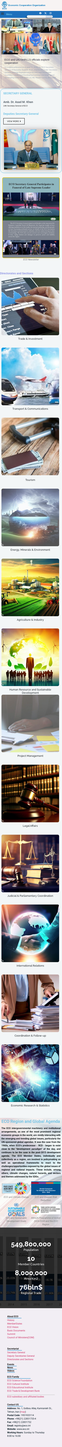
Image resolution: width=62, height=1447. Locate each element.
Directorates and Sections (20, 1359)
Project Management (30, 755)
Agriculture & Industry (30, 619)
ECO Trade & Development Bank (23, 1391)
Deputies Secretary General (21, 113)
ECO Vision (12, 1327)
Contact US (13, 1404)
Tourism (30, 479)
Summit (11, 1334)
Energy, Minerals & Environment (30, 549)
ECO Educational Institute (20, 1387)
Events (10, 1364)
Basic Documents (16, 1330)
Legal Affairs (30, 825)
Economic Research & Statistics (30, 1105)
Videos (10, 1370)
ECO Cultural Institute (18, 1384)
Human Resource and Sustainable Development (30, 691)
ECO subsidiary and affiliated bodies (25, 1396)
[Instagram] (50, 13)
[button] (2, 13)
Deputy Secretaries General (21, 1356)
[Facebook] (40, 13)
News (10, 1367)
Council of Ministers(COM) (20, 1337)
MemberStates (14, 1323)
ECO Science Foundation (19, 1380)
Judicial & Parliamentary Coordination (30, 895)
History (10, 1320)
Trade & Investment (30, 338)
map (22, 1411)
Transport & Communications (30, 408)
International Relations (30, 965)
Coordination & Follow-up (30, 1035)
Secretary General (16, 1352)
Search (49, 16)
